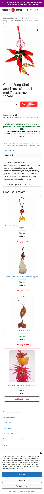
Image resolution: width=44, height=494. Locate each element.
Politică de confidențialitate (27, 491)
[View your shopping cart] (27, 10)
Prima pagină (8, 18)
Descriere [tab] (9, 150)
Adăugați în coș (28, 104)
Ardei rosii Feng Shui (23, 18)
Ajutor (5, 445)
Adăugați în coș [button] (22, 241)
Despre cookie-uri (8, 422)
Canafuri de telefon (31, 117)
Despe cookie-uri (13, 491)
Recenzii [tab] (9, 155)
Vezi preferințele (22, 486)
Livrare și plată (7, 428)
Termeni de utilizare (9, 417)
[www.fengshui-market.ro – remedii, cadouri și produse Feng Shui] (11, 10)
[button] (41, 452)
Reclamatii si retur (8, 434)
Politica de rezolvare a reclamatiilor (13, 439)
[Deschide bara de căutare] (31, 10)
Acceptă (22, 474)
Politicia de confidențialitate (11, 412)
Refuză (22, 480)
